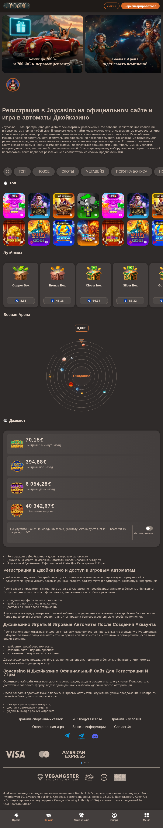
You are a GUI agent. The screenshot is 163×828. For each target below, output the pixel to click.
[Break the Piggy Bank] (14, 233)
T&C (27, 532)
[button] (81, 172)
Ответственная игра (48, 727)
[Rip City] (88, 205)
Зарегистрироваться (140, 6)
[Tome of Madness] (39, 205)
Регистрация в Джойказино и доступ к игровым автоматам (47, 556)
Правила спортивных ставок (40, 719)
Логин (111, 6)
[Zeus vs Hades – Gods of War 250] (88, 233)
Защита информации (89, 727)
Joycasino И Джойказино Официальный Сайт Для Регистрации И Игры (56, 563)
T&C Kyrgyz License (86, 719)
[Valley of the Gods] (39, 233)
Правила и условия (126, 719)
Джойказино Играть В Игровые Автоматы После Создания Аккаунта (54, 559)
